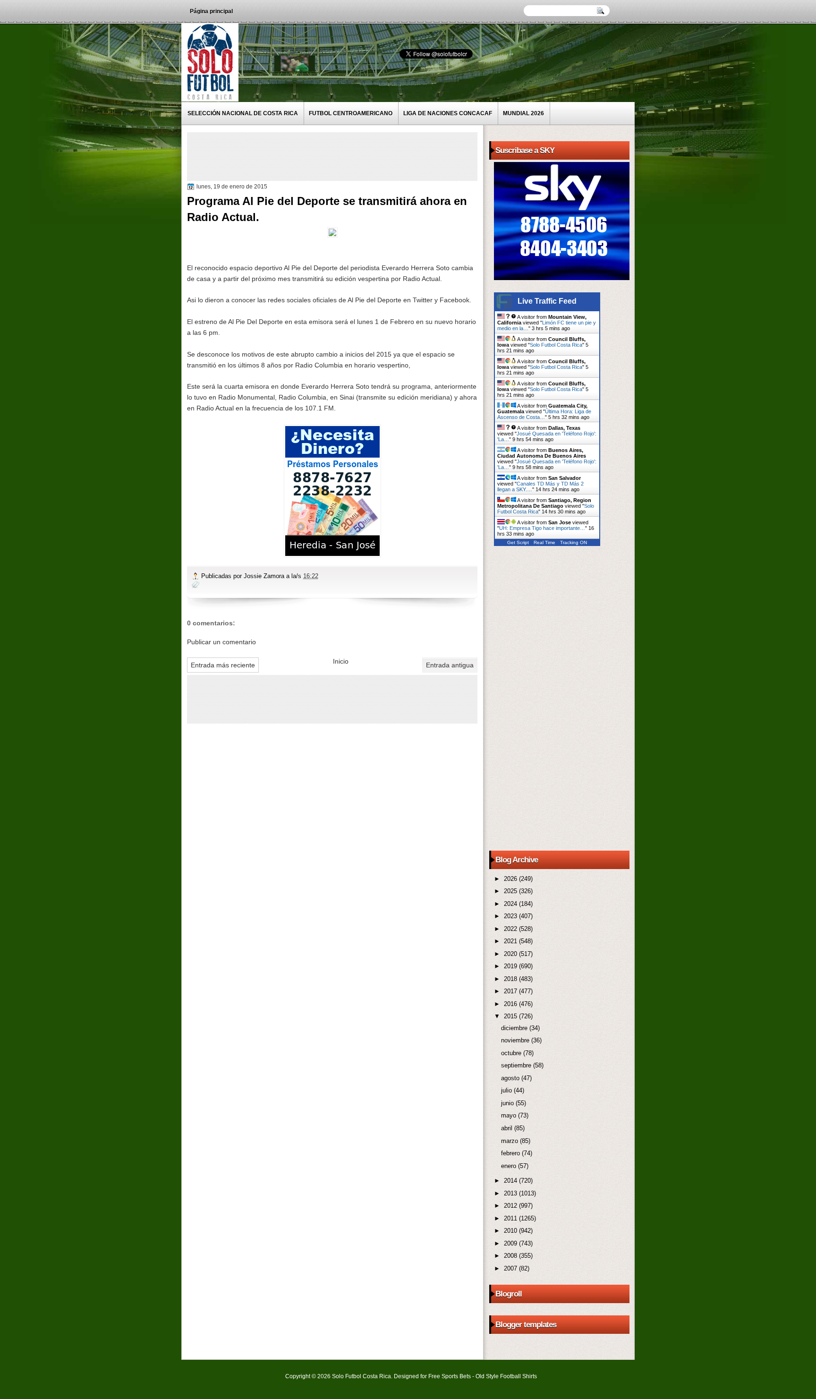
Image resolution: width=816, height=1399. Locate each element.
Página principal (211, 11)
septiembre (517, 1065)
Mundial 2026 (523, 113)
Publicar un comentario (221, 642)
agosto (511, 1078)
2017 (511, 991)
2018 (511, 978)
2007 (511, 1268)
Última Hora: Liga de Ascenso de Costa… (544, 414)
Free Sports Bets (449, 1376)
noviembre (516, 1040)
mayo (509, 1115)
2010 (511, 1230)
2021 (511, 941)
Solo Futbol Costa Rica (556, 345)
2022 (511, 928)
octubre (512, 1053)
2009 (511, 1243)
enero (509, 1165)
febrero (511, 1153)
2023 (511, 916)
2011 (511, 1218)
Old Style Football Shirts (506, 1376)
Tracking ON (573, 542)
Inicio (340, 661)
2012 (511, 1205)
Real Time (544, 542)
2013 (511, 1193)
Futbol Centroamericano (350, 113)
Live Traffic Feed (547, 301)
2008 (511, 1255)
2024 (511, 903)
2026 (511, 878)
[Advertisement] (361, 156)
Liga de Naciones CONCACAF (447, 113)
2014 (511, 1180)
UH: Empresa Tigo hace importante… (542, 528)
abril (507, 1128)
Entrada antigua (450, 665)
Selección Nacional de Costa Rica (242, 113)
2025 (511, 891)
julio (507, 1090)
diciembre (515, 1028)
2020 (511, 953)
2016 (511, 1003)
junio (508, 1103)
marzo (510, 1140)
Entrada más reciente (223, 665)
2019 (511, 966)
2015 (511, 1016)
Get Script (518, 542)
